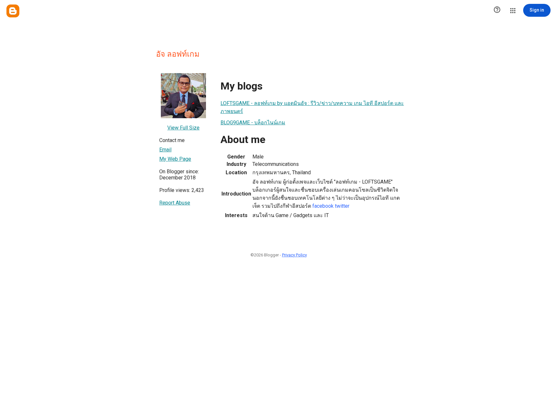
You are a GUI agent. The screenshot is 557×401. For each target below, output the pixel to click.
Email (165, 150)
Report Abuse (174, 203)
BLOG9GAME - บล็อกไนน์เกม (252, 122)
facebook (323, 206)
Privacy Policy (294, 255)
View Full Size (183, 128)
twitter (342, 206)
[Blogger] (12, 11)
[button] (497, 10)
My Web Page (175, 159)
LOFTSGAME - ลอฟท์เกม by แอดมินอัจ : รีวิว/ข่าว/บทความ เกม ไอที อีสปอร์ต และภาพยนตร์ (312, 107)
